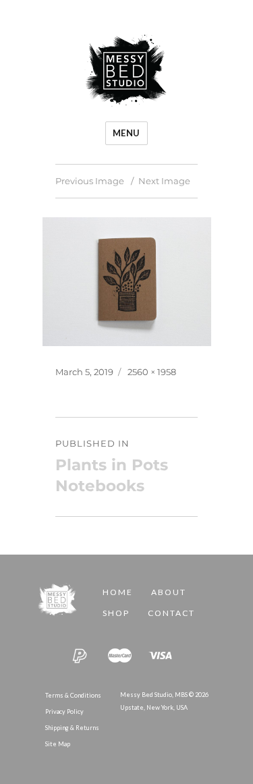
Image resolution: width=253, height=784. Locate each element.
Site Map (57, 744)
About (168, 592)
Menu (126, 133)
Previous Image (89, 180)
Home (118, 592)
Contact (171, 613)
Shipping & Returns (72, 727)
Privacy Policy (64, 711)
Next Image (164, 180)
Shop (116, 613)
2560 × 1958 (152, 371)
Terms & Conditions (73, 695)
